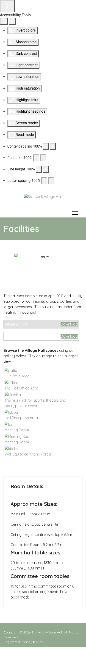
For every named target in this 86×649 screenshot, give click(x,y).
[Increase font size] (43, 157)
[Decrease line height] (39, 169)
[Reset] (4, 21)
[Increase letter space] (51, 180)
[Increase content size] (53, 146)
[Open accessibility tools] (7, 6)
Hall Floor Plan (18, 336)
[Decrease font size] (36, 157)
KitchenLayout (16, 324)
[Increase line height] (46, 169)
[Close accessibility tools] (12, 21)
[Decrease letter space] (44, 180)
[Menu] (74, 213)
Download (69, 324)
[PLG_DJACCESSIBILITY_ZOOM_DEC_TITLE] (46, 146)
